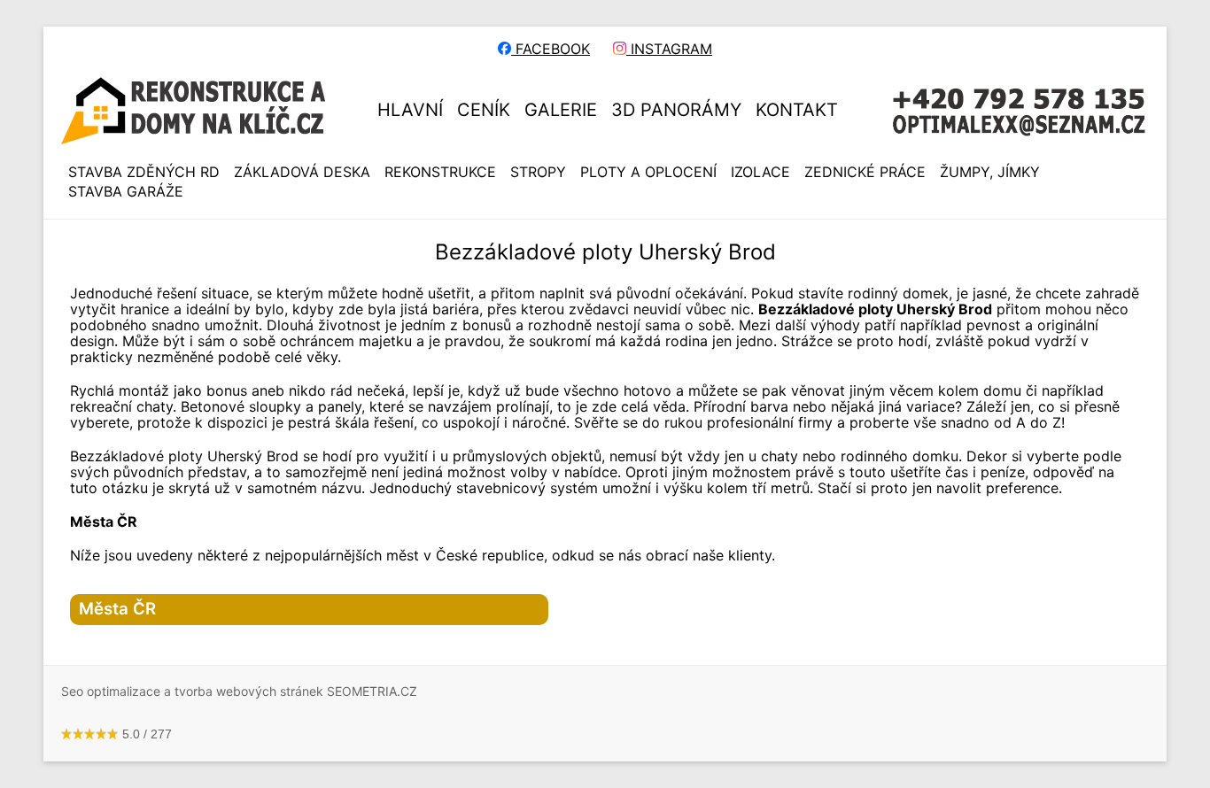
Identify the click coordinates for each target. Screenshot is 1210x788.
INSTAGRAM (669, 49)
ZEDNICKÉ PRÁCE (865, 172)
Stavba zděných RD (144, 172)
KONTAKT (797, 110)
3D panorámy (676, 110)
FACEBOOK (550, 49)
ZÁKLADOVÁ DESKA (302, 172)
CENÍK (483, 110)
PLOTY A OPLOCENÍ (648, 172)
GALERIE (560, 110)
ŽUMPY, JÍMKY (990, 172)
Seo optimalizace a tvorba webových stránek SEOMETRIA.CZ (239, 691)
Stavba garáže (125, 191)
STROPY (538, 172)
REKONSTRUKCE (440, 172)
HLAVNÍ (410, 110)
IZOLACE (760, 172)
